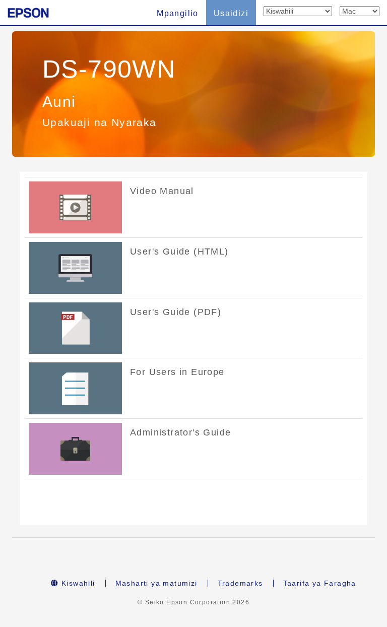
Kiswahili (77, 583)
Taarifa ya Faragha (319, 583)
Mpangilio (178, 13)
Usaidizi (231, 13)
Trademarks (240, 583)
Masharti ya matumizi (156, 583)
